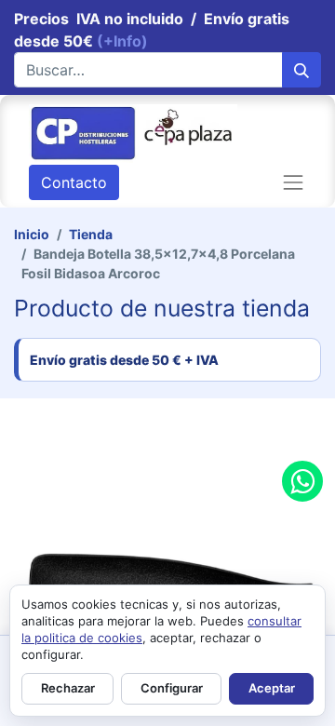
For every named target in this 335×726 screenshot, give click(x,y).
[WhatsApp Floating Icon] (302, 481)
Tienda (91, 234)
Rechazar (68, 687)
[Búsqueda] (301, 69)
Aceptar (271, 687)
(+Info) (122, 41)
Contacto (74, 182)
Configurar (172, 687)
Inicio (31, 234)
